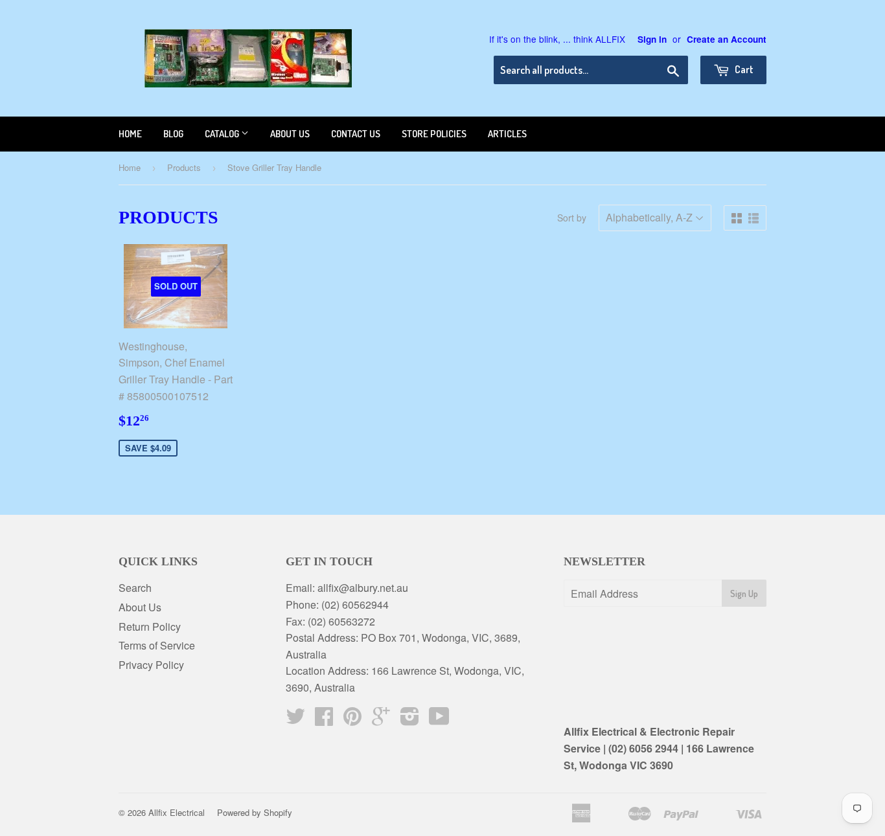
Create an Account (726, 39)
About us (290, 134)
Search (135, 587)
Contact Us (355, 134)
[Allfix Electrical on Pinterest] (352, 719)
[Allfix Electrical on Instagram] (410, 719)
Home (130, 134)
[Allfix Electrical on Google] (381, 719)
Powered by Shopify (254, 812)
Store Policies (434, 134)
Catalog (223, 134)
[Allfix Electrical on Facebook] (324, 719)
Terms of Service (157, 645)
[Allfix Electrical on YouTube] (439, 719)
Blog (173, 134)
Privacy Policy (151, 664)
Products (184, 167)
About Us (140, 607)
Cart (743, 69)
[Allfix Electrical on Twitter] (295, 719)
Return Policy (150, 626)
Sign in (652, 39)
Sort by (571, 217)
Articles (507, 134)
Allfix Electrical (176, 812)
